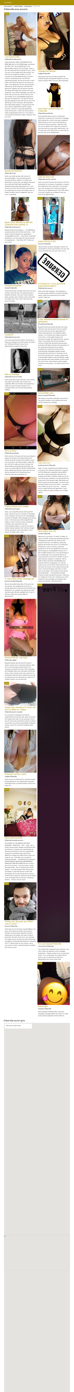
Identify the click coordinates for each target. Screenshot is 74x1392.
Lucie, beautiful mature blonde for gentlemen (53, 320)
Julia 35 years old (46, 177)
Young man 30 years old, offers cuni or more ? (19, 922)
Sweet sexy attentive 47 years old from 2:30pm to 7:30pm (20, 708)
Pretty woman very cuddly (17, 506)
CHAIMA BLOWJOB (47, 71)
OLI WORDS (7, 2)
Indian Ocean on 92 (47, 241)
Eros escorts (8, 6)
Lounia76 (9, 335)
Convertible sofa (45, 393)
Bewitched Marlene (13, 171)
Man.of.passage (12, 374)
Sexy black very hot (47, 531)
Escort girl (42, 1006)
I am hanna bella (12, 57)
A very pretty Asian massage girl (19, 579)
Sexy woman (10, 451)
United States (18, 6)
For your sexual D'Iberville (49, 944)
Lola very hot (44, 463)
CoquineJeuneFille (13, 285)
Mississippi (28, 6)
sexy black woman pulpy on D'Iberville (50, 110)
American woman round (15, 774)
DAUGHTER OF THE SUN (16, 658)
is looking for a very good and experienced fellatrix (51, 285)
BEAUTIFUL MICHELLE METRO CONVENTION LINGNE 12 (19, 223)
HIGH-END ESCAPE (13, 838)
